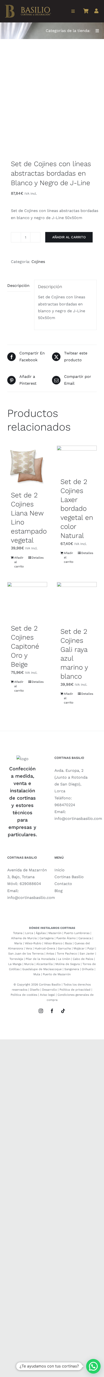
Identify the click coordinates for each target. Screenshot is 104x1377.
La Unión (64, 959)
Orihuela (88, 969)
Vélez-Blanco (53, 943)
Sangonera (71, 969)
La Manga (15, 964)
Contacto (63, 883)
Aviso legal (47, 994)
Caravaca (84, 938)
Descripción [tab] (18, 285)
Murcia (29, 964)
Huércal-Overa (45, 948)
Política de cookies (24, 994)
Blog (58, 890)
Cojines (38, 261)
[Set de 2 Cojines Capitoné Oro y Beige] (27, 600)
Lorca (29, 933)
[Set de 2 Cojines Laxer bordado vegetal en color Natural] (77, 459)
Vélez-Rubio (33, 943)
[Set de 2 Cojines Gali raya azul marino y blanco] (77, 602)
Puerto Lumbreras (76, 933)
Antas (50, 953)
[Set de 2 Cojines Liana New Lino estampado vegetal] (27, 466)
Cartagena (46, 938)
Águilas (41, 933)
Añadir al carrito (69, 237)
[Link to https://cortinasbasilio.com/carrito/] (85, 11)
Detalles (38, 557)
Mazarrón (54, 933)
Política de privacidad (74, 989)
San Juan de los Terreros (26, 953)
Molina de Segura (67, 964)
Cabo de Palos (83, 959)
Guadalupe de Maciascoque (42, 969)
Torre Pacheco (67, 953)
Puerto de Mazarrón (57, 974)
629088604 (30, 883)
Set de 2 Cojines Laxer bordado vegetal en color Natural (76, 509)
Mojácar (79, 948)
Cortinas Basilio (69, 876)
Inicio (59, 870)
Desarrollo (49, 989)
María (18, 943)
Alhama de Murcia (24, 938)
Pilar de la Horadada (40, 959)
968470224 (64, 805)
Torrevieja (16, 959)
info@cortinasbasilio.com (78, 818)
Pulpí (90, 948)
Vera (29, 948)
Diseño (34, 989)
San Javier (87, 953)
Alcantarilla (44, 964)
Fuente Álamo (66, 938)
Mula (36, 974)
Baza (68, 943)
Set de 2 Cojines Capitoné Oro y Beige (25, 646)
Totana (17, 933)
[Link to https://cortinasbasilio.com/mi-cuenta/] (96, 11)
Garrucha (64, 948)
